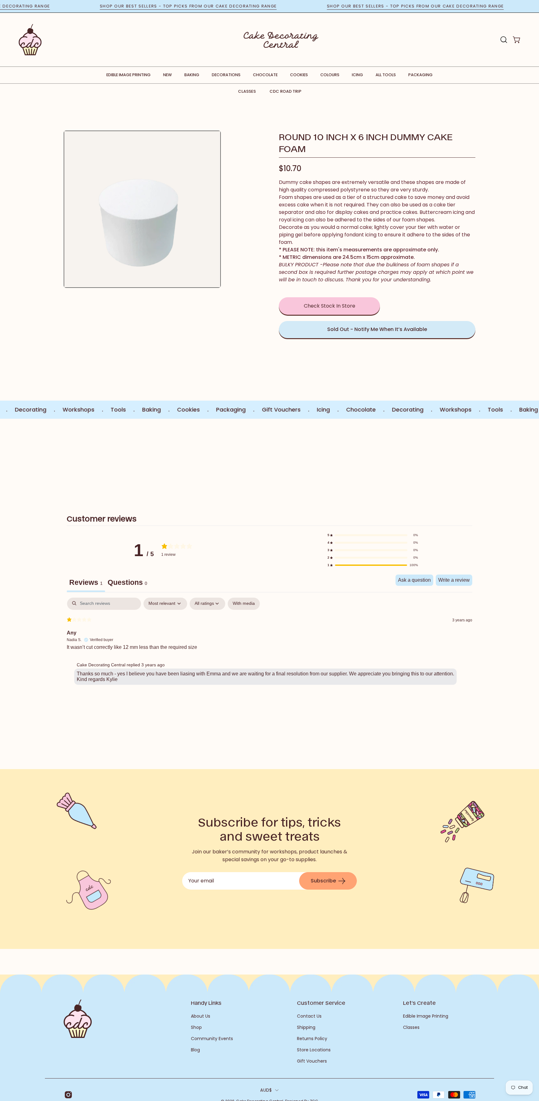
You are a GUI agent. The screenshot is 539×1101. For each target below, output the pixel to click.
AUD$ (266, 1090)
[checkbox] (244, 604)
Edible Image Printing (425, 1016)
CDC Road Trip (285, 91)
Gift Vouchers (312, 1061)
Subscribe (323, 880)
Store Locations (314, 1050)
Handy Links (206, 1003)
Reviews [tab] (86, 582)
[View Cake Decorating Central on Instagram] (67, 1094)
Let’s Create (419, 1003)
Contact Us (309, 1016)
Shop (196, 1027)
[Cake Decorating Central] (281, 39)
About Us (200, 1016)
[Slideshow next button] (439, 459)
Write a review (454, 580)
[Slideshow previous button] (100, 459)
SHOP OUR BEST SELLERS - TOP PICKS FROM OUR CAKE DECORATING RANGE (209, 6)
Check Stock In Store (329, 305)
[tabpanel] (269, 642)
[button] (503, 39)
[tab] (127, 583)
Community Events (212, 1038)
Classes (247, 91)
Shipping (306, 1027)
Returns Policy (312, 1038)
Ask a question (414, 580)
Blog (195, 1050)
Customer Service (321, 1003)
